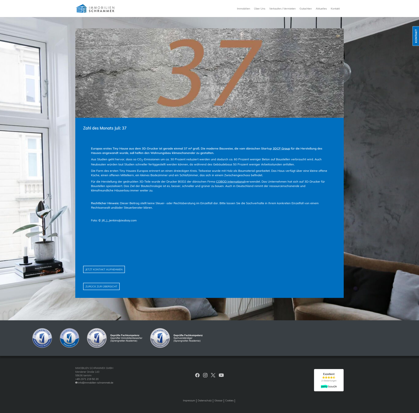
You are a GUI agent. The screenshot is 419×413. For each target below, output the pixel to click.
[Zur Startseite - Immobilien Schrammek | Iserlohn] (95, 8)
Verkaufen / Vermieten (282, 8)
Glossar (218, 400)
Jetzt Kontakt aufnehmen (104, 269)
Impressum (189, 400)
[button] (413, 407)
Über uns (259, 8)
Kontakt (335, 8)
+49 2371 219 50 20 (87, 379)
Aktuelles (321, 8)
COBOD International (230, 181)
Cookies (229, 400)
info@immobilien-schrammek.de (95, 382)
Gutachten (306, 8)
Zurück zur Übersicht (101, 286)
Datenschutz (205, 400)
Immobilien (243, 8)
